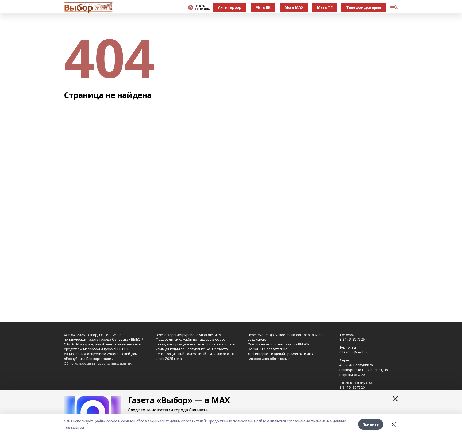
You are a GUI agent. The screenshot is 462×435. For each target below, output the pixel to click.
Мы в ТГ (324, 7)
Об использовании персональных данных (98, 363)
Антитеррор (229, 7)
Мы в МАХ (293, 7)
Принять (370, 424)
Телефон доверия (363, 7)
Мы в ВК (263, 7)
